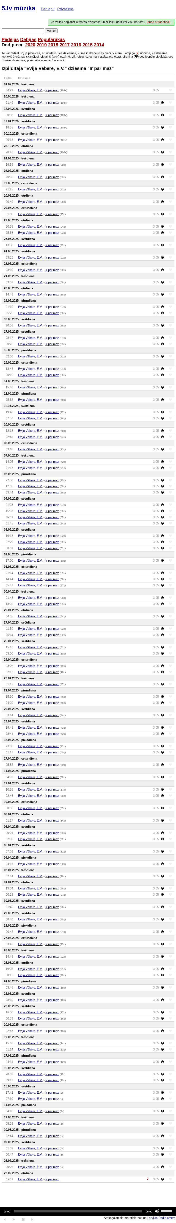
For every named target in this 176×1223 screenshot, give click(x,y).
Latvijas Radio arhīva (161, 1218)
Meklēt (51, 31)
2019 (42, 44)
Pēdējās (10, 39)
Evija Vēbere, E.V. (30, 90)
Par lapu (48, 9)
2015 (87, 44)
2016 (76, 44)
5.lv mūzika (18, 8)
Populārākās (51, 39)
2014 (99, 44)
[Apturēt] (13, 1219)
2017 (65, 44)
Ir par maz (52, 90)
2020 (30, 44)
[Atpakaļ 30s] (5, 1219)
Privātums (65, 9)
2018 (53, 44)
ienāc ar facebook (158, 22)
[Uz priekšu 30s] (32, 1219)
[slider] (167, 1211)
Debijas (28, 39)
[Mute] (157, 1211)
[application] (88, 1211)
